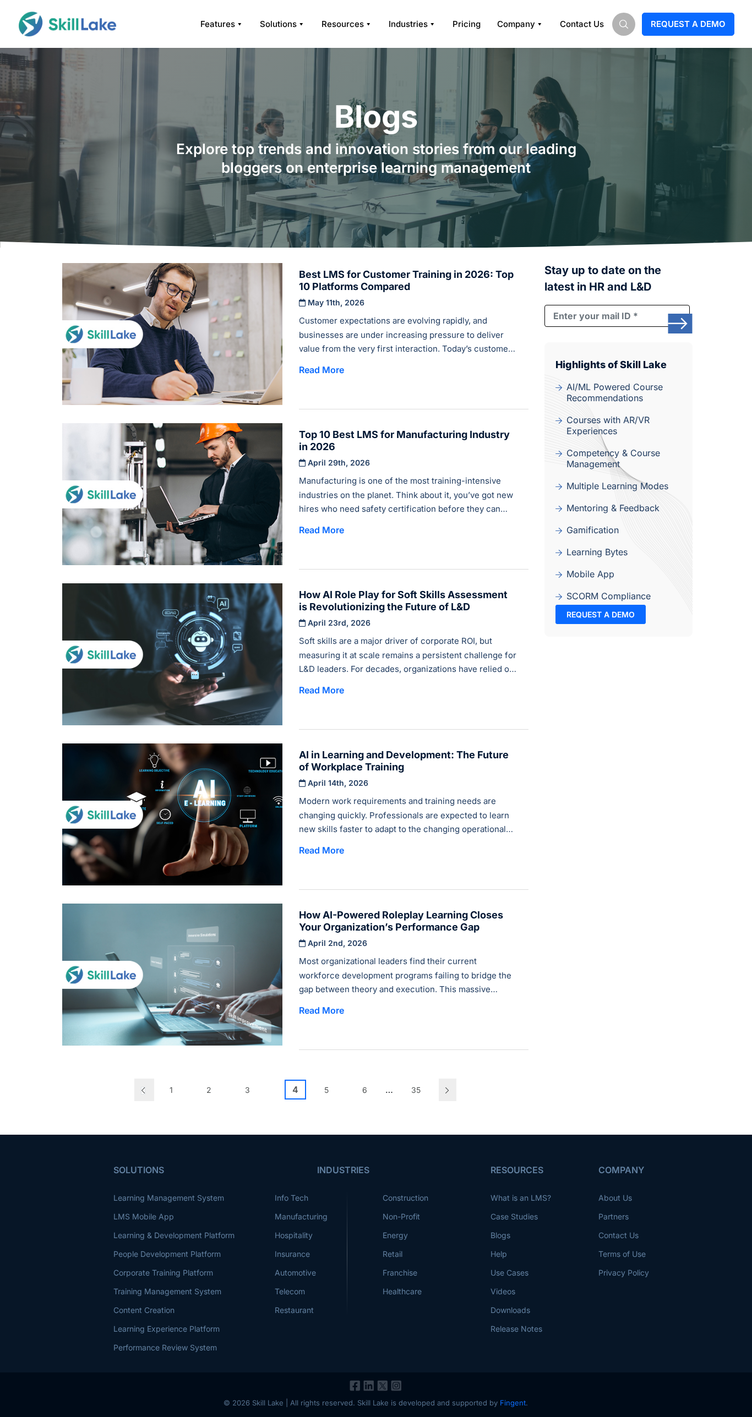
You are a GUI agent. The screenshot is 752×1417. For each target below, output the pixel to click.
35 (416, 1090)
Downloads (510, 1310)
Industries (408, 24)
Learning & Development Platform (174, 1235)
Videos (503, 1291)
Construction (405, 1197)
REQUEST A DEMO (600, 614)
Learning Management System (168, 1197)
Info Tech (291, 1197)
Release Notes (516, 1328)
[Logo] (67, 24)
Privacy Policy (623, 1272)
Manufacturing (301, 1216)
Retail (392, 1254)
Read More (321, 369)
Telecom (290, 1291)
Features (217, 24)
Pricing (467, 24)
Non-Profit (401, 1216)
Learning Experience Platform (166, 1328)
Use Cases (509, 1272)
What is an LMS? (521, 1197)
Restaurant (294, 1310)
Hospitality (294, 1235)
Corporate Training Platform (163, 1272)
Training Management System (167, 1291)
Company (516, 24)
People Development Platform (167, 1254)
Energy (395, 1235)
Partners (613, 1216)
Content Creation (144, 1310)
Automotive (295, 1272)
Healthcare (402, 1291)
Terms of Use (622, 1254)
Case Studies (514, 1216)
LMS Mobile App (143, 1216)
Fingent (513, 1402)
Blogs (500, 1235)
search (623, 24)
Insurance (292, 1254)
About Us (615, 1197)
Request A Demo (688, 24)
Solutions (278, 24)
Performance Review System (165, 1347)
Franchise (400, 1272)
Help (499, 1254)
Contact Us (582, 24)
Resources (342, 24)
